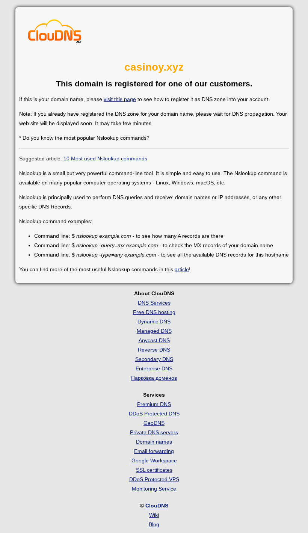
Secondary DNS (154, 359)
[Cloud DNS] (55, 33)
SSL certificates (154, 470)
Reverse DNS (154, 350)
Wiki (154, 515)
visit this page (120, 99)
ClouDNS (156, 506)
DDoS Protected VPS (154, 479)
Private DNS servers (154, 432)
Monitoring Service (154, 489)
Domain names (154, 442)
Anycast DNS (154, 340)
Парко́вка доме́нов (154, 378)
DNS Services (154, 303)
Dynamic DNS (154, 322)
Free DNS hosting (154, 312)
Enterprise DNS (154, 368)
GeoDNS (154, 423)
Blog (154, 524)
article (182, 269)
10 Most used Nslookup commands (105, 159)
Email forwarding (154, 451)
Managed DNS (154, 331)
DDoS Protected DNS (154, 414)
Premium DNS (154, 404)
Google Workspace (154, 461)
